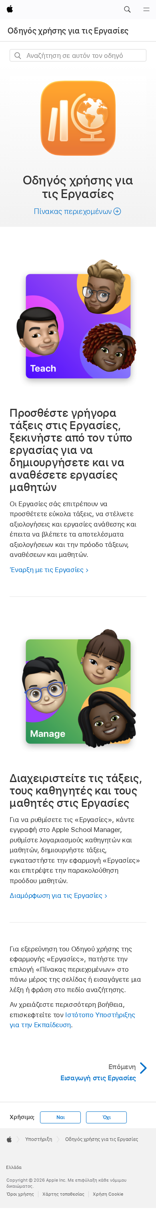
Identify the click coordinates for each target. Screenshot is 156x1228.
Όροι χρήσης (20, 1194)
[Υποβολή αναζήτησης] (18, 55)
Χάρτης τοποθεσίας (63, 1194)
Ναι (60, 1117)
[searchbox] (78, 55)
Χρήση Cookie (108, 1194)
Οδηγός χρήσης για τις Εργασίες (68, 31)
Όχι (106, 1117)
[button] (127, 9)
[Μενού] (146, 9)
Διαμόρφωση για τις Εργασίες (56, 895)
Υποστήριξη (38, 1139)
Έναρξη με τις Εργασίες (46, 570)
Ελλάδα (14, 1167)
